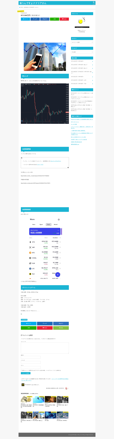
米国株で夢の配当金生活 (76, 141)
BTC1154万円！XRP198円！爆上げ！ (79, 68)
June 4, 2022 (40, 164)
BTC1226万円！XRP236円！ (77, 61)
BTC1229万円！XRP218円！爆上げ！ (79, 64)
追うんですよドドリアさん (33, 3)
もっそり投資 (74, 124)
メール (23, 360)
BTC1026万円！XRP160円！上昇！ (79, 80)
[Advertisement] (45, 31)
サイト (22, 365)
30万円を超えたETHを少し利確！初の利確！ (81, 105)
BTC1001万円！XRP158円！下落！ (79, 83)
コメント (23, 341)
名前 (22, 355)
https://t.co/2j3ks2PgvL (56, 161)
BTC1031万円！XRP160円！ (77, 76)
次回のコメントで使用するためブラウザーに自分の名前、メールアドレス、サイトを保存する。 (42, 370)
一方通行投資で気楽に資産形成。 (78, 130)
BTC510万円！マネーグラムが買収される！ (80, 93)
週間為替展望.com (75, 144)
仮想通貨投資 (24, 319)
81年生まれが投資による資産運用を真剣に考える (82, 119)
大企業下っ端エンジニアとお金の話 (79, 139)
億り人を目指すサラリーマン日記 (78, 137)
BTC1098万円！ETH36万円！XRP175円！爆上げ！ (81, 72)
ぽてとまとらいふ (75, 121)
